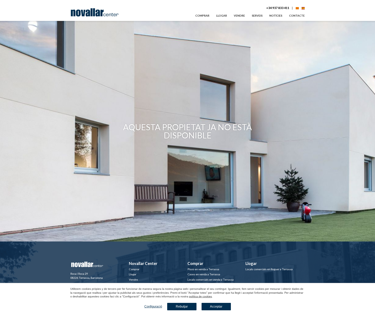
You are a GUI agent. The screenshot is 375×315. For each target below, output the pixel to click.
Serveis (257, 15)
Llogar (221, 15)
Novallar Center (143, 263)
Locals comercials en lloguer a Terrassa (269, 269)
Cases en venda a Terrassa (204, 274)
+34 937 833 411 (277, 8)
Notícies (275, 15)
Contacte (297, 15)
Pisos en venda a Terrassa (203, 269)
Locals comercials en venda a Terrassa (211, 279)
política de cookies (200, 296)
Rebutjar (182, 306)
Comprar (202, 15)
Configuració (153, 306)
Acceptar (216, 306)
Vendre (239, 15)
